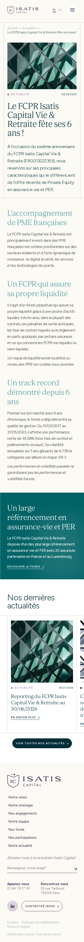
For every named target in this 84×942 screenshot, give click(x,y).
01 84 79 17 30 (18, 888)
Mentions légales (18, 927)
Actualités (29, 28)
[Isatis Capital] (23, 10)
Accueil (12, 28)
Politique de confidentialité (40, 922)
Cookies (12, 922)
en (60, 10)
